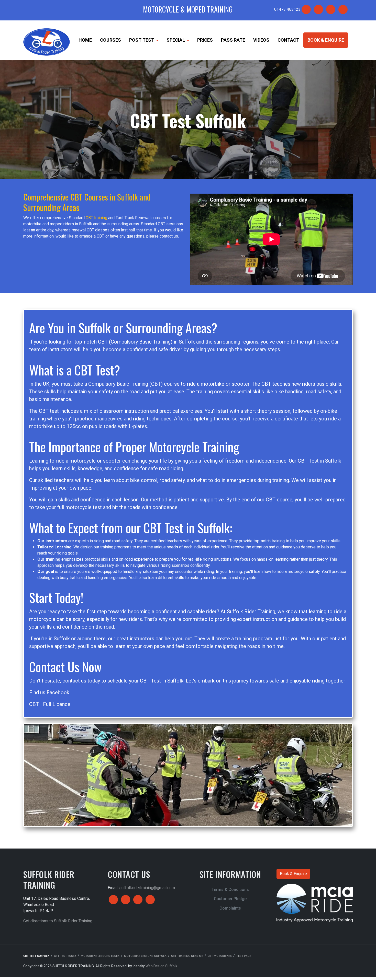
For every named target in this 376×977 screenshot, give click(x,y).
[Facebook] (306, 9)
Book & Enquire (293, 873)
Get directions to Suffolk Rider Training (57, 921)
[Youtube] (343, 9)
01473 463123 (287, 9)
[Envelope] (318, 9)
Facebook (58, 692)
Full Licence (56, 704)
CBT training (96, 217)
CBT (34, 704)
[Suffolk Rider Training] (46, 39)
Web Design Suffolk (161, 966)
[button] (143, 40)
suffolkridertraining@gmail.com (147, 887)
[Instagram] (330, 9)
